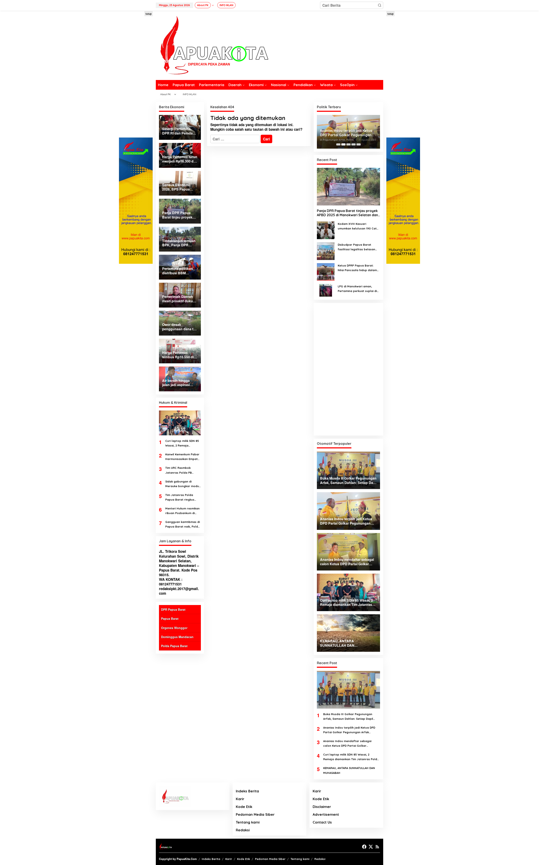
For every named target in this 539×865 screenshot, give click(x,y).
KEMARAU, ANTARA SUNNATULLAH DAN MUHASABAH (349, 770)
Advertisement (326, 814)
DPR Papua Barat (173, 609)
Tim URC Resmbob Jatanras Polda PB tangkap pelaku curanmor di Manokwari (182, 470)
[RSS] (377, 846)
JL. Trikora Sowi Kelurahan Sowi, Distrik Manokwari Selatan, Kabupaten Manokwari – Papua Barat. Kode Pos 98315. (179, 563)
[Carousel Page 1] (338, 144)
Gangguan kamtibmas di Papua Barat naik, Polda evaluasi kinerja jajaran (182, 524)
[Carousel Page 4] (353, 144)
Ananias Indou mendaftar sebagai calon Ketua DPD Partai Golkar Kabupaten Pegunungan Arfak (347, 132)
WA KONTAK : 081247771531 (171, 581)
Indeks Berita (247, 791)
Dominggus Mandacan (177, 637)
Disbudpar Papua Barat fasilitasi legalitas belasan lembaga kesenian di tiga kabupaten (356, 247)
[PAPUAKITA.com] (212, 44)
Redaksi (243, 830)
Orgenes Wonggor (174, 628)
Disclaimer (322, 806)
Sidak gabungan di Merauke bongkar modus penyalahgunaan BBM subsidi (182, 484)
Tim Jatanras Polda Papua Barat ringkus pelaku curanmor (179, 497)
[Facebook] (364, 846)
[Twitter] (371, 846)
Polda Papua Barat (174, 646)
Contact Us (322, 822)
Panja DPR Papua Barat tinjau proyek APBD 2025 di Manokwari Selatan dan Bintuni (347, 213)
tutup (148, 14)
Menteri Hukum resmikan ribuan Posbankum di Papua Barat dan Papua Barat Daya (182, 511)
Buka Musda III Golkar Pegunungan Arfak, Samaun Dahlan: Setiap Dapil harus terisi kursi (348, 716)
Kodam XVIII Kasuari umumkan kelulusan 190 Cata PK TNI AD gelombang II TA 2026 (358, 226)
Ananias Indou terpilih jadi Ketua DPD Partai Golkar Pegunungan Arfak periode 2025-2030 (349, 730)
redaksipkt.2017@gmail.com (179, 591)
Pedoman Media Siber (255, 814)
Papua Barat (170, 618)
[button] (379, 5)
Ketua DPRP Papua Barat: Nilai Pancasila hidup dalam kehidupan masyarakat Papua (357, 268)
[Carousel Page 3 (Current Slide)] (348, 144)
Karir (240, 799)
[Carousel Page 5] (358, 144)
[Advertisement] (136, 74)
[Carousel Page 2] (343, 144)
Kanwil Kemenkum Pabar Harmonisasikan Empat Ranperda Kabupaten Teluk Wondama (182, 457)
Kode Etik (244, 806)
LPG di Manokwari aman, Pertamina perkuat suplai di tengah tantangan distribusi (358, 289)
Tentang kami (248, 822)
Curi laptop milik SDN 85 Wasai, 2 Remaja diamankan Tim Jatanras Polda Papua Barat (182, 443)
